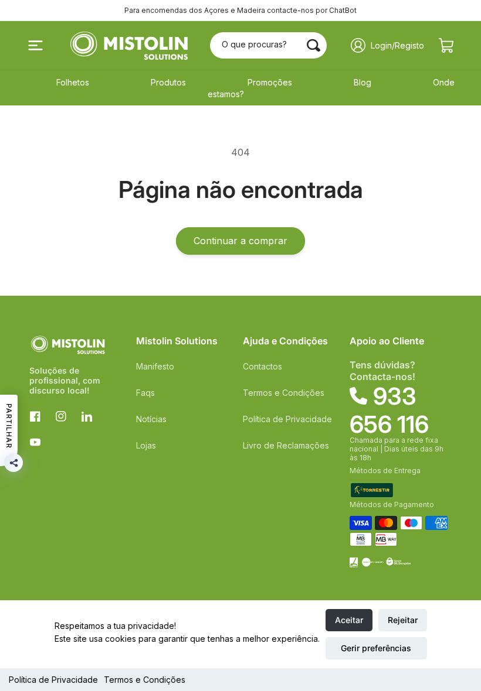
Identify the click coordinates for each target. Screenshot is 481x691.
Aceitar (349, 620)
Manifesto (155, 366)
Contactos (262, 366)
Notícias (151, 419)
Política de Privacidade (53, 680)
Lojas (146, 445)
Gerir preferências (376, 648)
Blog (362, 82)
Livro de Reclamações (286, 445)
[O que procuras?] (314, 45)
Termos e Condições (144, 680)
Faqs (145, 393)
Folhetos (72, 82)
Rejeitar (403, 620)
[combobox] (268, 45)
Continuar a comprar (240, 241)
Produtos (168, 82)
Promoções (270, 82)
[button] (35, 46)
